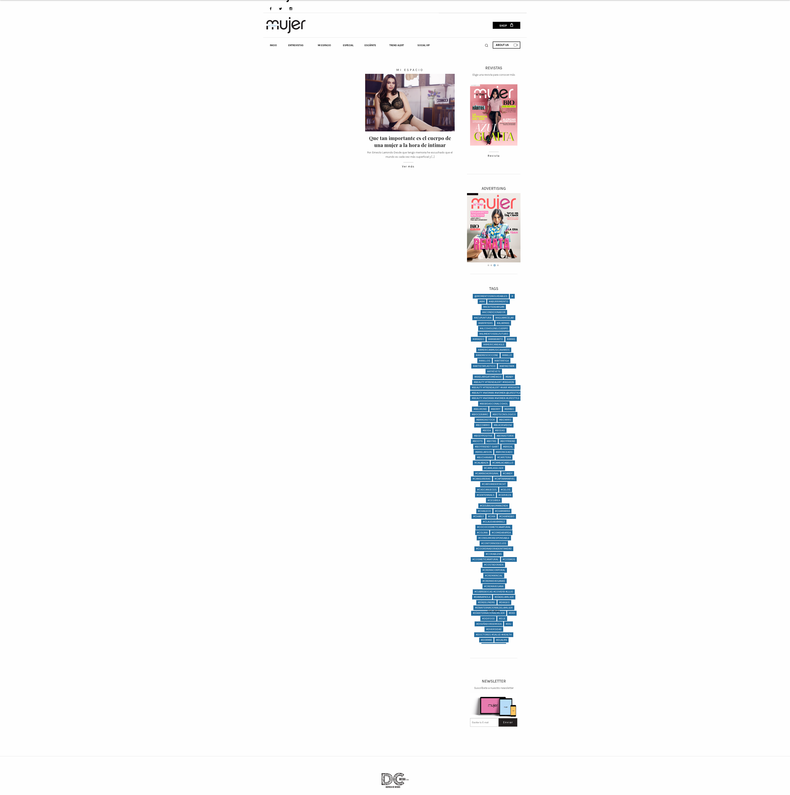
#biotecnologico (504, 414)
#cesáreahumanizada (494, 505)
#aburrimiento (498, 301)
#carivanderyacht (494, 484)
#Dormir (486, 639)
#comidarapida (501, 532)
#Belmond (480, 408)
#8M (482, 301)
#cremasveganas (493, 580)
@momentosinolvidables (490, 296)
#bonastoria (505, 435)
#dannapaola (482, 596)
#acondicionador (493, 312)
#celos (505, 489)
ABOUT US (502, 45)
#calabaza (481, 462)
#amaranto (495, 339)
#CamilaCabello (502, 462)
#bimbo (509, 408)
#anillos (484, 360)
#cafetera (504, 457)
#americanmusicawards (494, 349)
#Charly (478, 516)
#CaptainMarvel (505, 478)
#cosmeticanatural (485, 559)
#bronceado (504, 451)
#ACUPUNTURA (482, 317)
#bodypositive (483, 435)
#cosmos (509, 559)
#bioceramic (480, 414)
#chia (491, 516)
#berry (495, 408)
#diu (508, 623)
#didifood (488, 618)
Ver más (408, 166)
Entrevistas (295, 45)
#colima (482, 532)
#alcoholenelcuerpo (494, 328)
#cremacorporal (493, 569)
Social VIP (423, 45)
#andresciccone (487, 355)
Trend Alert (396, 45)
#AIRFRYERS (485, 322)
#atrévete (493, 371)
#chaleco (484, 510)
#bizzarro (483, 424)
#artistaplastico (484, 365)
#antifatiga (501, 360)
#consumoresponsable (493, 537)
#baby (509, 376)
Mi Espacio (324, 45)
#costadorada (493, 564)
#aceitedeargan (493, 306)
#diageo (504, 602)
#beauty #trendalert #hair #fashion (495, 387)
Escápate (370, 45)
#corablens (494, 553)
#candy (507, 473)
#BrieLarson (483, 451)
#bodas (500, 430)
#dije (502, 618)
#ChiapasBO (506, 516)
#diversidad (494, 629)
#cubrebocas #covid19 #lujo (493, 591)
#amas (511, 339)
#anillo (507, 355)
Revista (494, 155)
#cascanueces (487, 489)
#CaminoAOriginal (487, 473)
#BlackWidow (503, 424)
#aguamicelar (504, 317)
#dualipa (501, 639)
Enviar (508, 722)
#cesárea (494, 500)
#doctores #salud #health (494, 634)
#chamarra (502, 510)
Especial (348, 45)
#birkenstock (485, 419)
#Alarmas (503, 322)
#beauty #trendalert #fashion (494, 382)
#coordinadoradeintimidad (494, 548)
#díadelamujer (504, 596)
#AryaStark (507, 365)
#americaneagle (493, 344)
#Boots (478, 441)
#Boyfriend (507, 441)
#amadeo (478, 339)
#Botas (491, 441)
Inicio (273, 45)
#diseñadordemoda (489, 623)
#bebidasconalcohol (494, 403)
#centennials (485, 494)
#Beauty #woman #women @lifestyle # (497, 392)
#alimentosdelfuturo (493, 333)
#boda (487, 430)
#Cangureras (481, 478)
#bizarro (505, 419)
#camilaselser (493, 467)
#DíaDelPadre (486, 602)
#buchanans (485, 457)
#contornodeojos (493, 543)
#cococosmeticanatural (494, 526)
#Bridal (508, 446)
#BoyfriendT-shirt (487, 446)
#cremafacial (494, 575)
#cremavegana (493, 586)
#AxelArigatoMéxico (487, 376)
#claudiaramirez (494, 521)
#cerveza (504, 494)
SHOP (504, 25)
